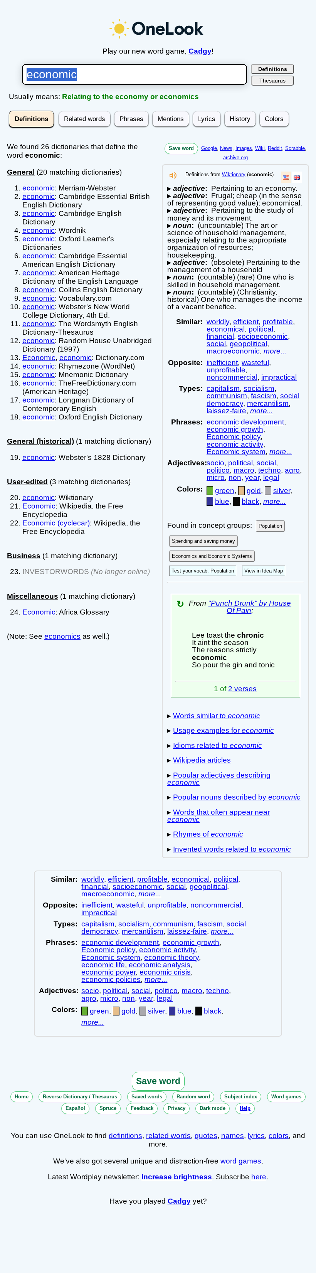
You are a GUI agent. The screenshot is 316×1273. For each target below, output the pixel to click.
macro (244, 470)
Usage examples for (223, 730)
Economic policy (234, 437)
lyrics (256, 1136)
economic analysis (159, 965)
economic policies (111, 979)
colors (279, 1136)
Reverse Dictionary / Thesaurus (80, 1097)
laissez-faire (226, 411)
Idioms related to (217, 745)
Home (22, 1097)
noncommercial (232, 377)
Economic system (236, 452)
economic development (245, 422)
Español (75, 1108)
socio (215, 463)
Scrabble (295, 148)
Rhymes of (208, 834)
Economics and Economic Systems (212, 556)
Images (243, 148)
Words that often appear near (218, 815)
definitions (125, 1136)
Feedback (142, 1108)
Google (209, 148)
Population (270, 526)
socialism (259, 388)
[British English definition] (297, 177)
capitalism (223, 388)
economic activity (235, 444)
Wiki (260, 148)
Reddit (275, 148)
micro (216, 477)
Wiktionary (233, 174)
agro (292, 470)
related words (168, 1136)
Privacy (176, 1108)
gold (254, 491)
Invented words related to (232, 849)
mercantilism (268, 403)
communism (227, 396)
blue (222, 501)
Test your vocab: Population (202, 571)
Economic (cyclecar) (56, 523)
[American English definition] (286, 177)
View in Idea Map (263, 571)
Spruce (107, 1108)
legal (271, 477)
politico (218, 470)
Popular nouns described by (237, 797)
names (232, 1136)
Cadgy (200, 51)
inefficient (222, 363)
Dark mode (212, 1108)
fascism (263, 396)
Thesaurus (272, 80)
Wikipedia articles (202, 760)
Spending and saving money (203, 541)
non (235, 477)
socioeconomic (263, 336)
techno (269, 470)
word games (240, 1161)
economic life (103, 965)
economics (62, 636)
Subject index (240, 1097)
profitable (277, 322)
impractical (279, 377)
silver (281, 491)
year (252, 477)
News (226, 148)
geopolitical (248, 344)
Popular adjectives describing (219, 778)
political (261, 329)
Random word (193, 1097)
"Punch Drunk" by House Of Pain (249, 607)
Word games (286, 1097)
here (258, 1177)
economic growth (235, 429)
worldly (218, 322)
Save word (181, 148)
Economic (38, 358)
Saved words (146, 1097)
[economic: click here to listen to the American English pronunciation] (173, 177)
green (224, 491)
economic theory (171, 957)
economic (38, 188)
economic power (108, 972)
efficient (246, 322)
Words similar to (216, 716)
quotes (206, 1136)
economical (226, 329)
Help (245, 1108)
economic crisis (165, 972)
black (250, 501)
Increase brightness (176, 1177)
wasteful (255, 363)
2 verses (242, 689)
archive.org (235, 157)
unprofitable (226, 370)
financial (220, 336)
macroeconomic (233, 351)
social (216, 344)
